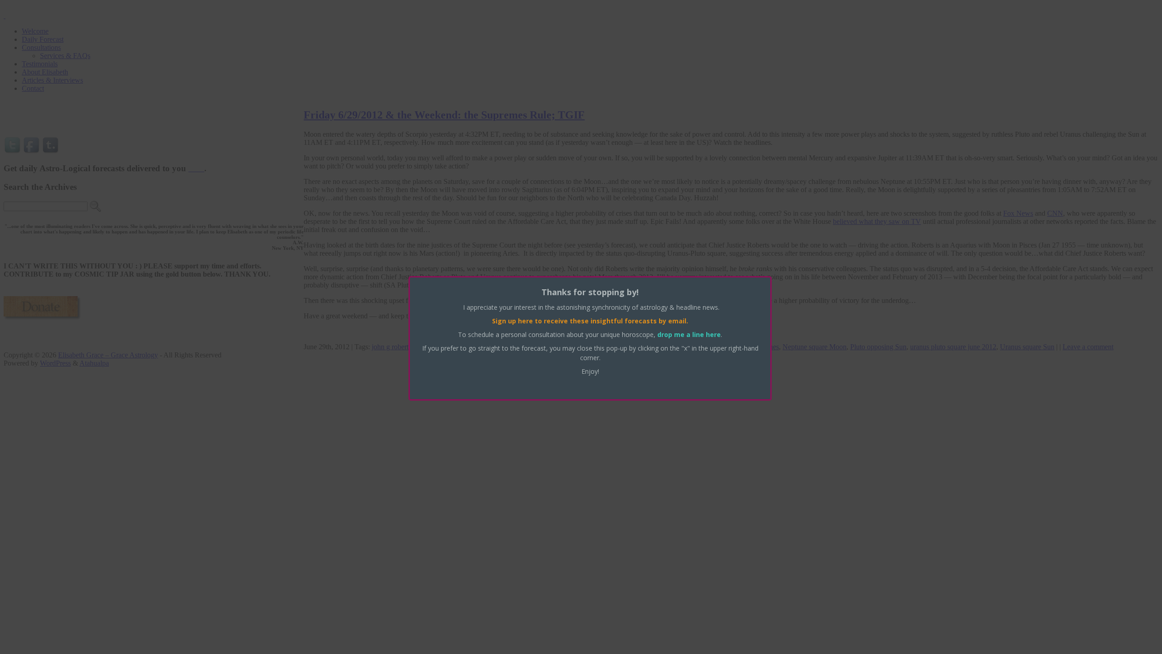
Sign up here (512, 321)
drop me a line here (689, 334)
